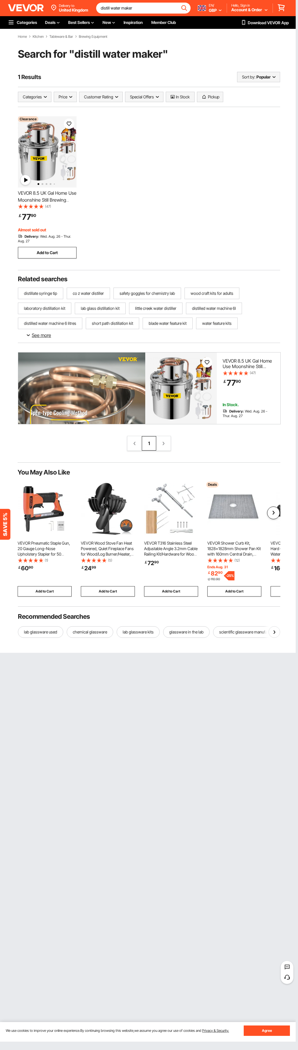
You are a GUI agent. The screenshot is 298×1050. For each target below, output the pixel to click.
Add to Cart (47, 252)
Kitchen (38, 37)
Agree (267, 1030)
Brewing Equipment (93, 37)
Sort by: (248, 76)
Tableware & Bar (61, 37)
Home (22, 37)
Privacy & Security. (215, 1030)
